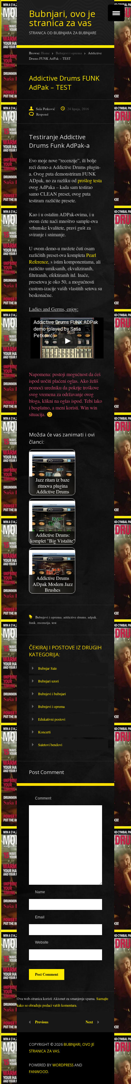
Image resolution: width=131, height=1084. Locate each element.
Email (39, 917)
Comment (43, 798)
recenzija (43, 622)
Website (41, 942)
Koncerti (44, 731)
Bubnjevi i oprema (69, 53)
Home (45, 53)
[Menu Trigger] (116, 13)
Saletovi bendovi (50, 744)
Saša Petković (45, 108)
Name (40, 892)
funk (32, 622)
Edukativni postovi (51, 719)
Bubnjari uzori (48, 680)
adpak (92, 617)
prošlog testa (90, 180)
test (54, 622)
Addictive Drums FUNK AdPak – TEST (64, 82)
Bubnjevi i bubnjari (52, 693)
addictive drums (74, 617)
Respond (42, 114)
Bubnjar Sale (47, 668)
